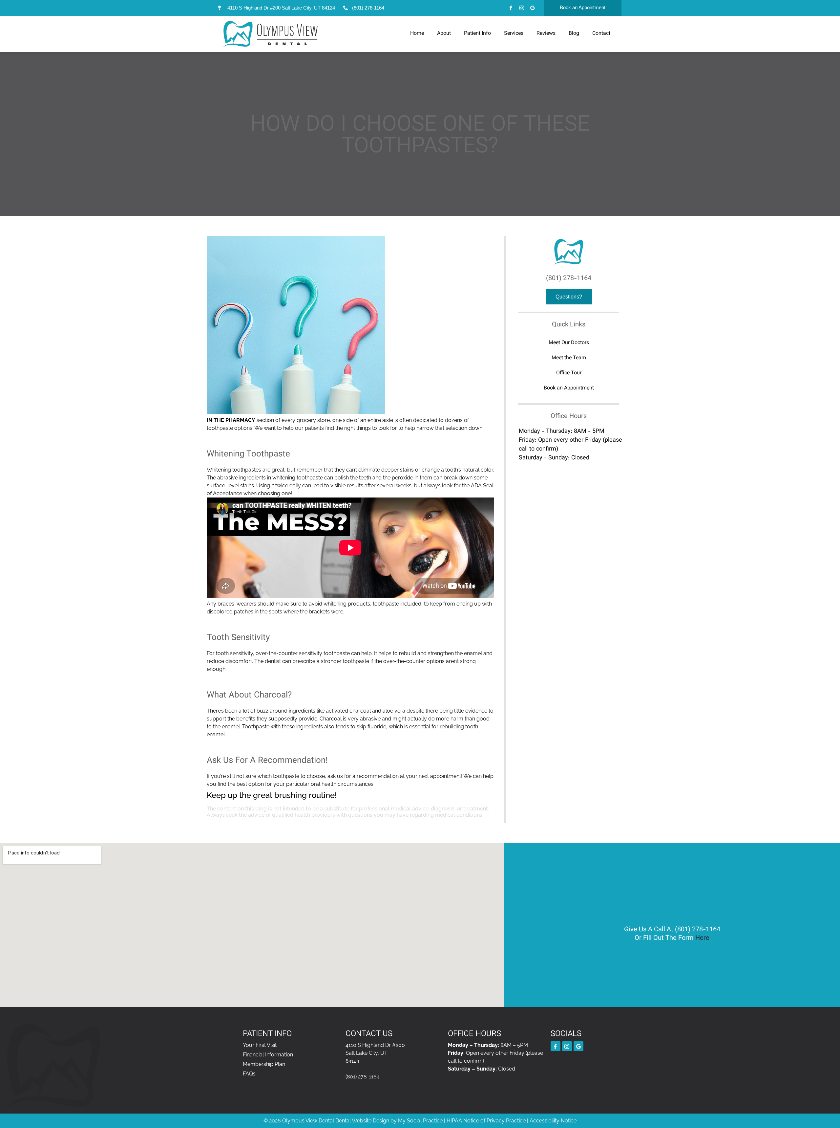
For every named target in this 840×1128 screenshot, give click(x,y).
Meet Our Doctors (569, 343)
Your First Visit (260, 1045)
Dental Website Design (362, 1120)
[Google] (532, 7)
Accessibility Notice (553, 1120)
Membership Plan (264, 1064)
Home (417, 34)
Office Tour (568, 373)
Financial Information (268, 1054)
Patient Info (477, 34)
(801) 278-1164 (568, 278)
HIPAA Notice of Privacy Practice (486, 1120)
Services (513, 34)
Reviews (546, 34)
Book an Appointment (569, 388)
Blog (574, 34)
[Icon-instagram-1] (521, 7)
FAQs (249, 1074)
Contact (601, 34)
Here (702, 938)
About (444, 34)
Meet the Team (569, 358)
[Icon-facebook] (510, 7)
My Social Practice (420, 1120)
